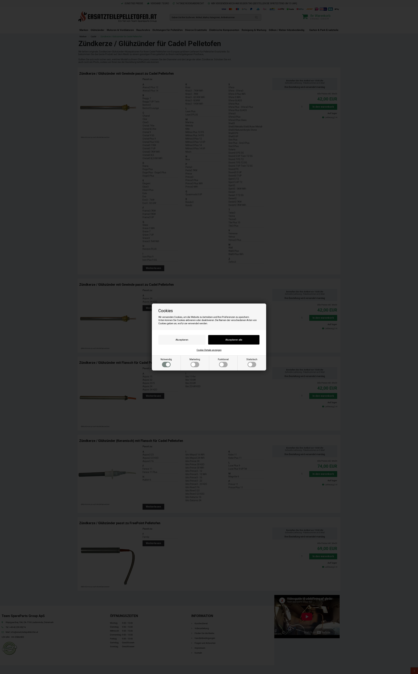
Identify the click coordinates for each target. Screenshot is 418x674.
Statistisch (251, 359)
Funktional (223, 359)
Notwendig (166, 359)
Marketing (195, 359)
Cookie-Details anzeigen (209, 350)
